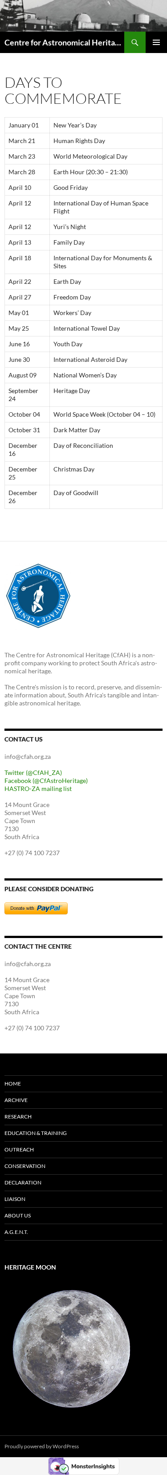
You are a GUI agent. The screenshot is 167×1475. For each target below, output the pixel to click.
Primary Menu (156, 42)
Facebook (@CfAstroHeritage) (46, 780)
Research (18, 1116)
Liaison (14, 1199)
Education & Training (35, 1133)
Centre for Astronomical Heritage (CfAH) (64, 42)
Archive (16, 1100)
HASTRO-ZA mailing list (38, 788)
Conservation (24, 1166)
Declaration (22, 1182)
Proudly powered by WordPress (41, 1446)
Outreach (19, 1149)
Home (12, 1083)
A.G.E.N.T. (16, 1232)
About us (17, 1215)
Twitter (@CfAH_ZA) (33, 772)
